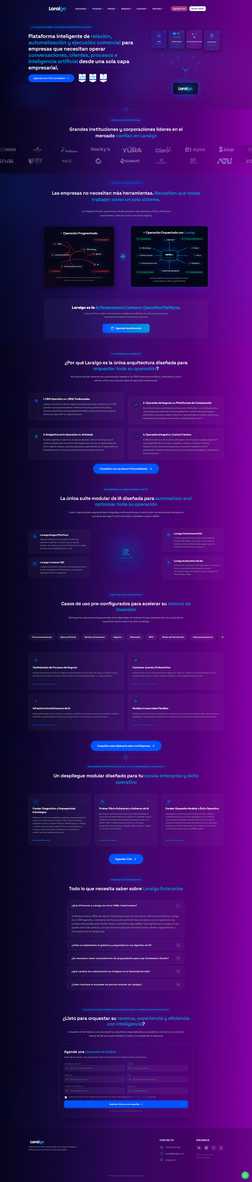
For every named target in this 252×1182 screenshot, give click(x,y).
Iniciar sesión (197, 8)
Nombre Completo (73, 1064)
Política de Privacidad (140, 1097)
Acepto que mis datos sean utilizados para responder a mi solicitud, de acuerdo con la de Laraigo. (112, 1097)
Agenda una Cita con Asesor (49, 78)
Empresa (125, 8)
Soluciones (80, 8)
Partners (157, 8)
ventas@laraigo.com (174, 1153)
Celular (131, 1086)
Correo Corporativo (74, 1086)
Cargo (131, 1064)
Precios (111, 8)
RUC (129, 1075)
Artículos (96, 8)
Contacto (141, 8)
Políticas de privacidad (204, 1155)
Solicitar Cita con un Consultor (124, 1104)
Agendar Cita (179, 8)
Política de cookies (203, 1158)
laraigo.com (170, 1160)
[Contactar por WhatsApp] (245, 1175)
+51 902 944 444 (172, 1147)
